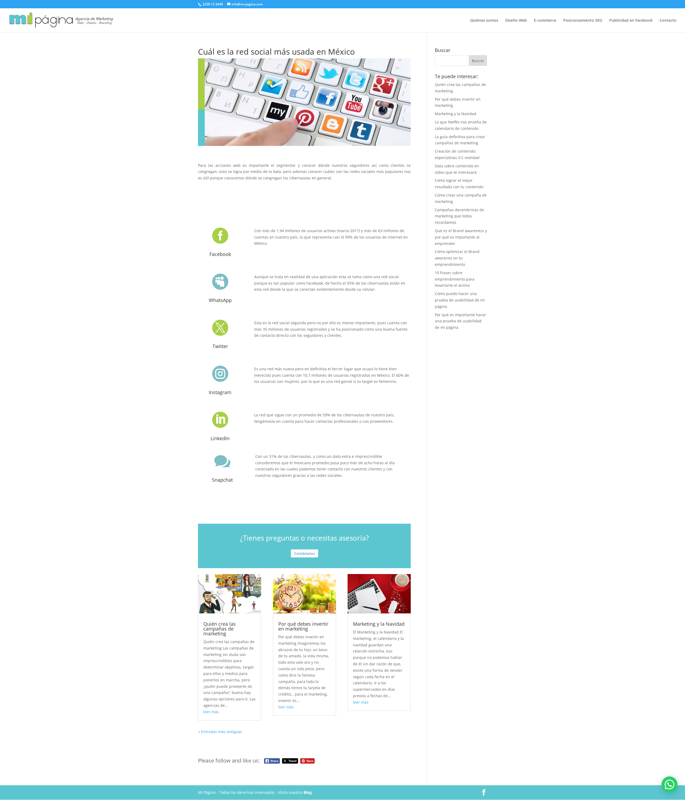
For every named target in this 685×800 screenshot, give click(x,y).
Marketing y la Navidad (379, 624)
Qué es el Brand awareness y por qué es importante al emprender (461, 237)
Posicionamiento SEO (582, 20)
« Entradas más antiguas (220, 731)
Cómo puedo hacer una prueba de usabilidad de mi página (460, 300)
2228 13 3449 (213, 4)
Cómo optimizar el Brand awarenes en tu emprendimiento (457, 258)
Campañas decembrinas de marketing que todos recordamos (459, 216)
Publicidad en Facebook (631, 20)
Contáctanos (304, 553)
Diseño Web (516, 20)
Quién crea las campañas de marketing (219, 629)
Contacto (668, 20)
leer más (211, 711)
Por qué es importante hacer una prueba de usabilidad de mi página (460, 321)
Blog (308, 792)
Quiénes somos (484, 20)
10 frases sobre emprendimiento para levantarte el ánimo (454, 279)
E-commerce (545, 20)
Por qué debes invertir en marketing (303, 626)
